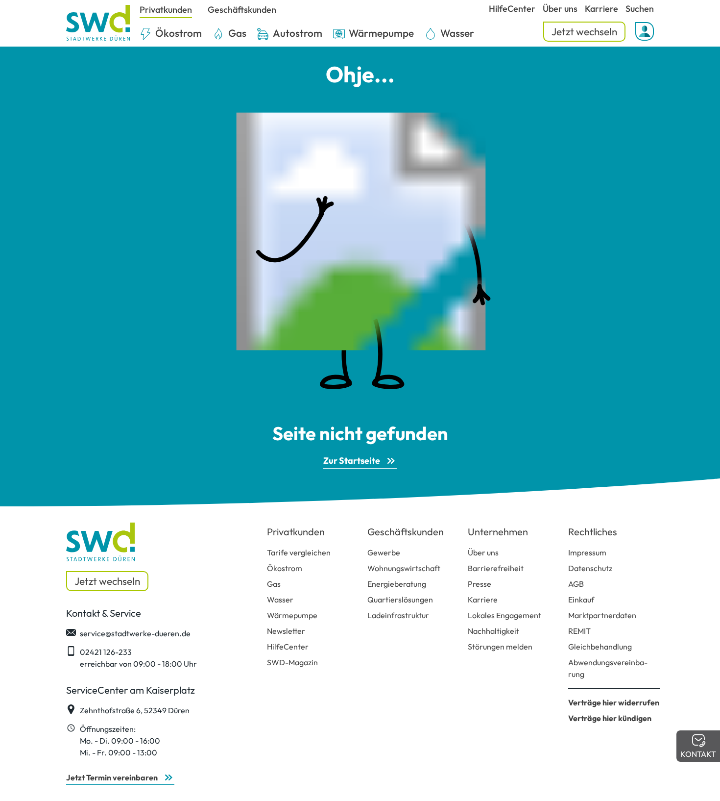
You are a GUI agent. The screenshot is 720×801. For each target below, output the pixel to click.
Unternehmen (498, 532)
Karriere (483, 599)
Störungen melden (500, 646)
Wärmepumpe (292, 615)
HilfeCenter (288, 646)
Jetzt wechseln (584, 31)
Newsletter (286, 631)
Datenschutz (590, 568)
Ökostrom (284, 568)
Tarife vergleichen (299, 552)
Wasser (280, 599)
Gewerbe (383, 552)
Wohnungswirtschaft (403, 568)
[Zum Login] (644, 31)
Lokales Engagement (504, 615)
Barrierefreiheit (496, 568)
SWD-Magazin (292, 662)
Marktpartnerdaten (602, 615)
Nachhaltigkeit (493, 631)
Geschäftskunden (405, 532)
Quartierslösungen (400, 599)
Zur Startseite (351, 460)
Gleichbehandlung (600, 646)
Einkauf (581, 599)
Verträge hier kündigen (609, 718)
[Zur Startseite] (98, 23)
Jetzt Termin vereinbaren (112, 777)
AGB (576, 584)
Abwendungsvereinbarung (608, 668)
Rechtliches (592, 532)
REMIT (579, 631)
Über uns (483, 552)
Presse (479, 584)
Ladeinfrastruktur (398, 615)
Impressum (587, 552)
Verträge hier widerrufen (613, 702)
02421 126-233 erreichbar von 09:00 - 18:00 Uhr (138, 658)
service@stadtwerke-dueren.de (135, 633)
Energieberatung (396, 584)
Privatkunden (296, 532)
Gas (274, 584)
